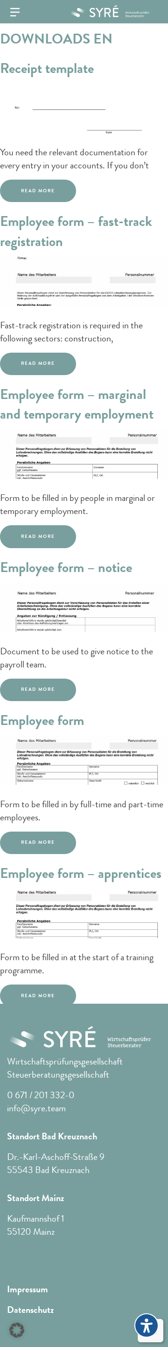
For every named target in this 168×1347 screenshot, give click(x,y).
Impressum (27, 1289)
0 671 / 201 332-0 (41, 1095)
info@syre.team (36, 1108)
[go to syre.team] (105, 11)
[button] (17, 1330)
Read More (38, 191)
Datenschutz (30, 1310)
